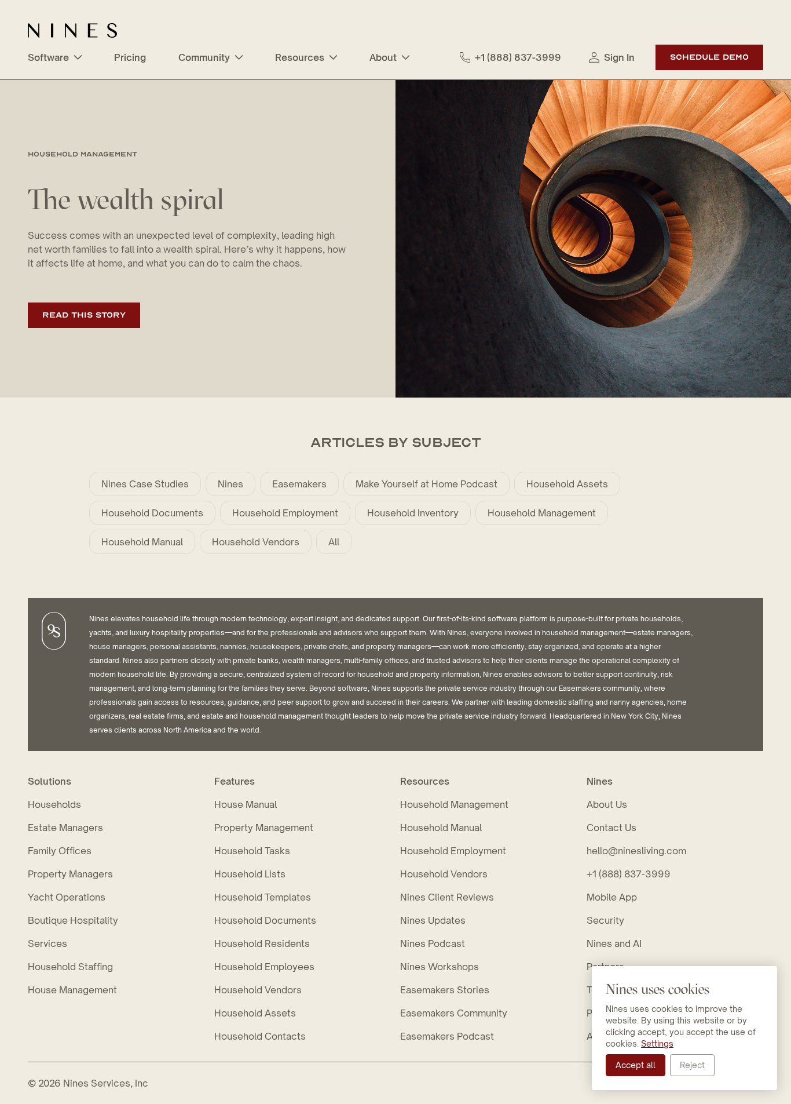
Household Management (542, 513)
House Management (72, 990)
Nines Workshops (439, 966)
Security (605, 920)
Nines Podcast (432, 943)
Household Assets (567, 484)
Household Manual (142, 542)
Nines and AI (614, 943)
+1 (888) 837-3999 (518, 57)
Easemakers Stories (444, 990)
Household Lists (249, 874)
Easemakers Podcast (447, 1036)
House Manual (245, 804)
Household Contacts (260, 1036)
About (383, 57)
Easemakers (299, 484)
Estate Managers (65, 827)
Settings (657, 1043)
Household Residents (262, 943)
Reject (692, 1065)
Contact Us (611, 827)
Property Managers (70, 874)
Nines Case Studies (145, 484)
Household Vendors (255, 542)
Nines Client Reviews (447, 897)
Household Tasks (252, 851)
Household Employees (264, 966)
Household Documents (152, 513)
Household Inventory (413, 513)
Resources (299, 57)
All (333, 542)
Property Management (263, 827)
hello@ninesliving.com (636, 851)
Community (204, 57)
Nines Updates (433, 920)
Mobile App (612, 897)
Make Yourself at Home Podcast (426, 484)
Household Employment (285, 513)
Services (47, 943)
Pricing (130, 57)
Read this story (84, 315)
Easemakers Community (453, 1013)
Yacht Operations (66, 897)
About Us (607, 804)
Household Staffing (70, 966)
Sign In (619, 57)
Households (54, 804)
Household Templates (262, 897)
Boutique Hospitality (73, 920)
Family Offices (59, 851)
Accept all (635, 1065)
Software (48, 57)
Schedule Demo (709, 57)
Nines (230, 484)
